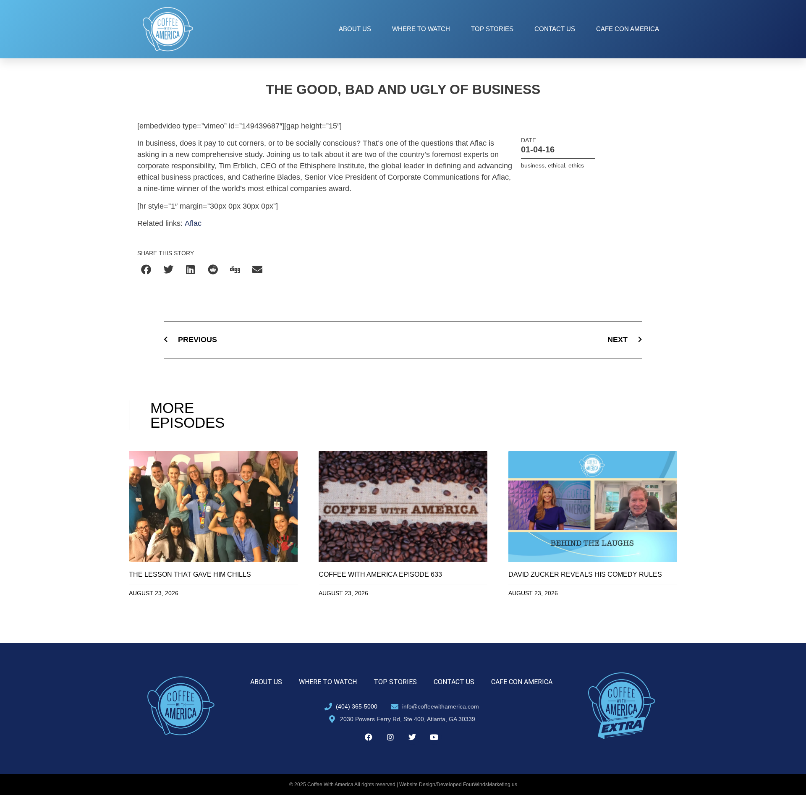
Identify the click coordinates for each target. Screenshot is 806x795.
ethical (556, 165)
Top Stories (492, 28)
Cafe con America (627, 28)
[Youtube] (434, 737)
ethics (576, 165)
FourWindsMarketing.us (490, 784)
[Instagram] (390, 737)
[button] (146, 269)
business (532, 165)
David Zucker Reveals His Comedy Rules (585, 574)
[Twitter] (412, 737)
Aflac (193, 223)
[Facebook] (368, 737)
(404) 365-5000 (356, 706)
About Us (355, 28)
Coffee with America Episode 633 (380, 574)
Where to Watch (421, 28)
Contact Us (554, 28)
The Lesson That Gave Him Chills (190, 574)
